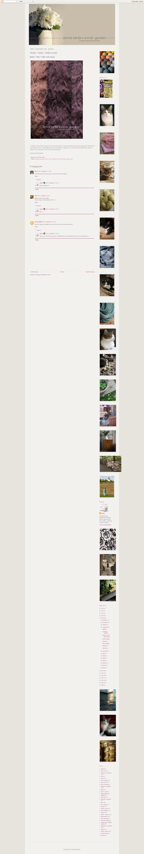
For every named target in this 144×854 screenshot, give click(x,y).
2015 (102, 618)
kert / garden (104, 804)
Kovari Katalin (38, 222)
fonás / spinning (104, 784)
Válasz (36, 176)
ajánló (102, 769)
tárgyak (102, 835)
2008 (102, 685)
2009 (102, 682)
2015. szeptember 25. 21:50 (44, 171)
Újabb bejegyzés (34, 272)
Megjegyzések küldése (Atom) (43, 274)
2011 (102, 678)
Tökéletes (104, 629)
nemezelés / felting (105, 820)
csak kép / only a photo (39, 159)
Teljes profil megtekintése (105, 524)
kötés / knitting (104, 810)
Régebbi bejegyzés (90, 272)
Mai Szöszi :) (105, 648)
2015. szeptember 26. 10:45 (52, 183)
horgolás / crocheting (106, 786)
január (104, 667)
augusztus (105, 651)
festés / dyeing (104, 780)
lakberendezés (104, 816)
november (105, 622)
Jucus (36, 171)
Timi (36, 196)
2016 (102, 615)
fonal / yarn (103, 782)
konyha (102, 806)
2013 (102, 673)
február (104, 665)
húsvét (102, 789)
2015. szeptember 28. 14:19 (49, 221)
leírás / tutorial (104, 818)
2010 (102, 680)
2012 (102, 675)
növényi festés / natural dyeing (59, 159)
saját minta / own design (106, 826)
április (104, 660)
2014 (102, 670)
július (104, 653)
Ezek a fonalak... (106, 643)
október (104, 624)
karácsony (103, 797)
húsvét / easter (104, 791)
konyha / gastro (104, 808)
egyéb (102, 778)
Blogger (78, 849)
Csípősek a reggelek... (105, 632)
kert (102, 802)
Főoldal (62, 272)
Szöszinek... (105, 641)
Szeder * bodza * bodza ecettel (106, 635)
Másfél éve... (105, 645)
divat (102, 776)
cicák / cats (103, 771)
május (104, 658)
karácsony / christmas (106, 799)
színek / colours (69, 159)
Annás (41, 183)
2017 (102, 613)
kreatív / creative (48, 159)
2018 (102, 610)
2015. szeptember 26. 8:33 (44, 195)
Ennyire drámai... (106, 639)
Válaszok (39, 179)
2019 (102, 608)
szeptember (105, 627)
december (105, 620)
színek (102, 829)
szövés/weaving (104, 833)
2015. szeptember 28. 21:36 (52, 233)
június (104, 655)
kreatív (102, 812)
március (104, 663)
